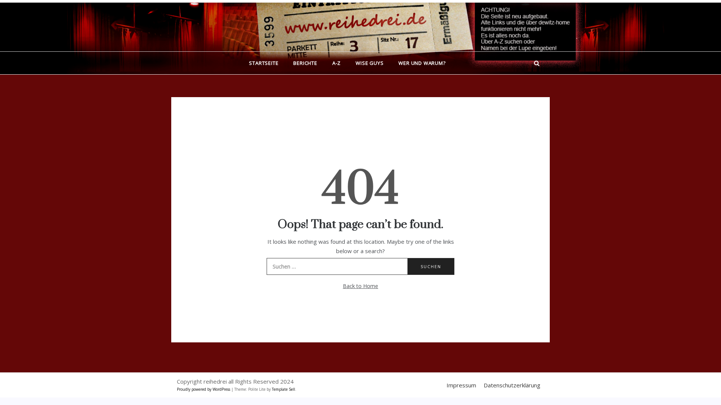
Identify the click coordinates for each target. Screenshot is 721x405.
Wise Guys (369, 63)
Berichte (305, 63)
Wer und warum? (421, 63)
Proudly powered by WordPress (204, 389)
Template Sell (283, 389)
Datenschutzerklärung (512, 385)
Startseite (263, 63)
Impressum (461, 385)
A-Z (336, 63)
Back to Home (360, 286)
